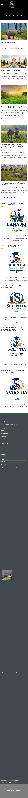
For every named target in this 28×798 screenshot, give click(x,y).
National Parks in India (8, 42)
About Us (4, 441)
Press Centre (4, 436)
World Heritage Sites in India (10, 70)
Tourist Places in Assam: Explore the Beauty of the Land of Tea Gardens (13, 107)
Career (3, 454)
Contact (3, 461)
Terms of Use (4, 782)
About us (4, 452)
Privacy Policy (5, 443)
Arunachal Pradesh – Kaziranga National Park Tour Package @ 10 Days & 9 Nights (12, 146)
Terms (3, 456)
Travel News (4, 438)
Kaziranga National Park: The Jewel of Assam (14, 184)
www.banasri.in (5, 430)
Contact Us (4, 445)
